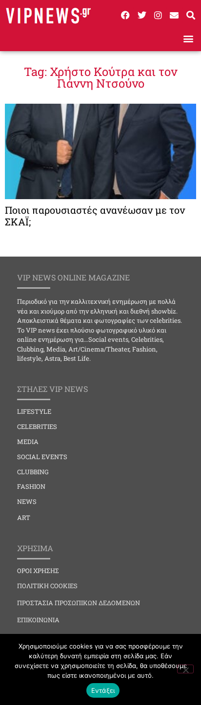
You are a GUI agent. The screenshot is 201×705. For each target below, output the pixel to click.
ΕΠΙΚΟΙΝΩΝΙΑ (38, 619)
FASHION (31, 486)
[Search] (191, 15)
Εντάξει (103, 690)
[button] (188, 38)
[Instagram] (158, 15)
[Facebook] (125, 15)
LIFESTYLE (34, 411)
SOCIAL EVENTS (42, 456)
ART (23, 517)
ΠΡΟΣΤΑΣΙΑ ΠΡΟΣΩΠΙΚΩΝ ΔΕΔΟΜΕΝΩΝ (78, 602)
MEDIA (28, 441)
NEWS (27, 501)
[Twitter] (141, 15)
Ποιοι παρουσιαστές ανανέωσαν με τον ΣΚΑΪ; (95, 216)
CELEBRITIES (37, 426)
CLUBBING (33, 471)
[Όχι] (185, 669)
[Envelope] (174, 15)
